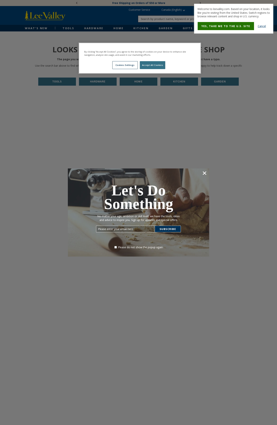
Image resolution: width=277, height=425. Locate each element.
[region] (140, 58)
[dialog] (233, 19)
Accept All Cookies (152, 65)
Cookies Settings (125, 65)
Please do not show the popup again (140, 247)
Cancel (262, 26)
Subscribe (168, 229)
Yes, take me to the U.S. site (225, 26)
